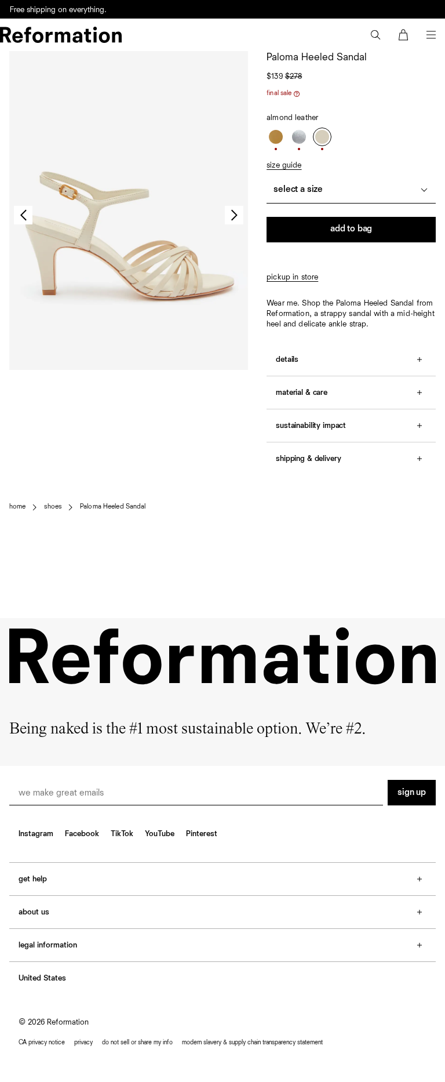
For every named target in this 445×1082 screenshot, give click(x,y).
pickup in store (292, 277)
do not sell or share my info (137, 1042)
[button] (375, 35)
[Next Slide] (234, 215)
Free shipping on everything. (58, 10)
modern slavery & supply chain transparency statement (252, 1042)
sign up (411, 792)
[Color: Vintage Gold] (276, 137)
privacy (83, 1042)
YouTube (159, 834)
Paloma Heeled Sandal (112, 506)
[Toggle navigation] (431, 35)
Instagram (36, 834)
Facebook (82, 834)
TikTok (122, 834)
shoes (52, 506)
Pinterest (201, 834)
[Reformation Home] (61, 35)
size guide (284, 165)
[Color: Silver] (299, 137)
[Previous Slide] (23, 215)
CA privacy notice (42, 1042)
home (17, 506)
